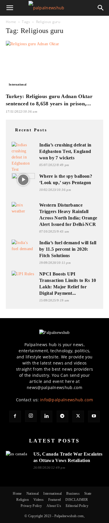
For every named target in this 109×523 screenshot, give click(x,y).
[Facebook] (15, 416)
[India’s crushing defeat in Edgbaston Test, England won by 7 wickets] (23, 157)
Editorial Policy (77, 506)
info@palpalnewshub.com (66, 399)
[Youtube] (94, 416)
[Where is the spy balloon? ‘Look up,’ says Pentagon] (23, 179)
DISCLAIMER (76, 500)
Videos (38, 500)
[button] (10, 8)
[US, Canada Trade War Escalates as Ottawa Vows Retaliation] (17, 457)
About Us (54, 506)
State (88, 493)
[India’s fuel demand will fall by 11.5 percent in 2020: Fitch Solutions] (23, 246)
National (32, 493)
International (17, 84)
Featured (54, 500)
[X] (78, 416)
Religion (22, 500)
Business (73, 493)
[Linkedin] (46, 416)
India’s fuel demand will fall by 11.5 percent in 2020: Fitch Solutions (67, 249)
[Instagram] (31, 416)
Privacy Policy (31, 506)
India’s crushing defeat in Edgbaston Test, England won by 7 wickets (65, 151)
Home (11, 21)
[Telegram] (62, 416)
